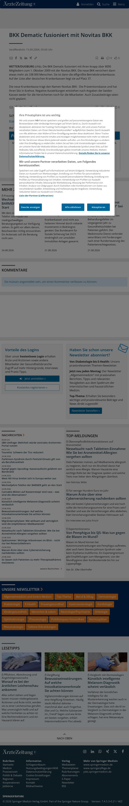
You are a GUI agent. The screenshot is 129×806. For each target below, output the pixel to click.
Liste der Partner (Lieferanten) (36, 195)
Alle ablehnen (73, 207)
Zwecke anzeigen (30, 207)
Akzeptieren (98, 207)
